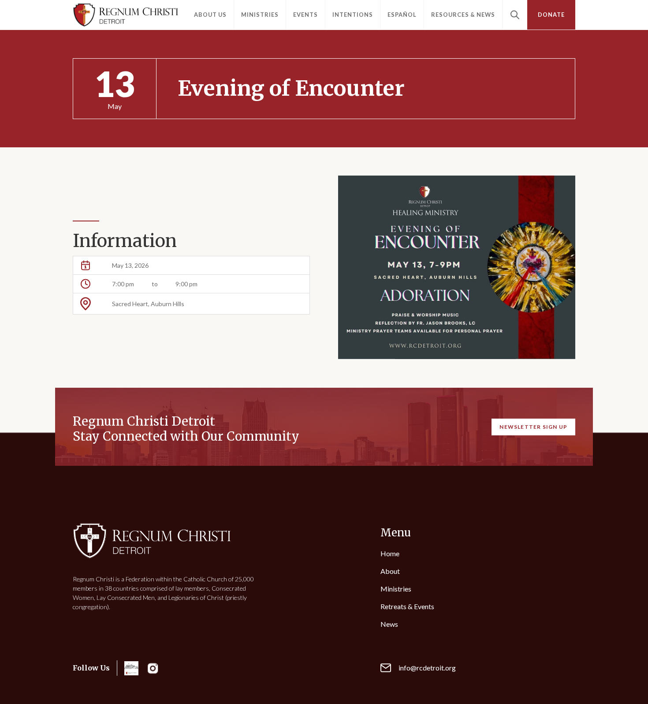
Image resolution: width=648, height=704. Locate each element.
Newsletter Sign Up (533, 426)
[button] (210, 15)
